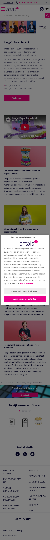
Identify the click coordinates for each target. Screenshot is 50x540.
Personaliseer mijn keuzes (24, 291)
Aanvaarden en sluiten (25, 299)
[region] (25, 270)
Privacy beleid (26, 283)
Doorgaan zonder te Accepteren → (24, 237)
